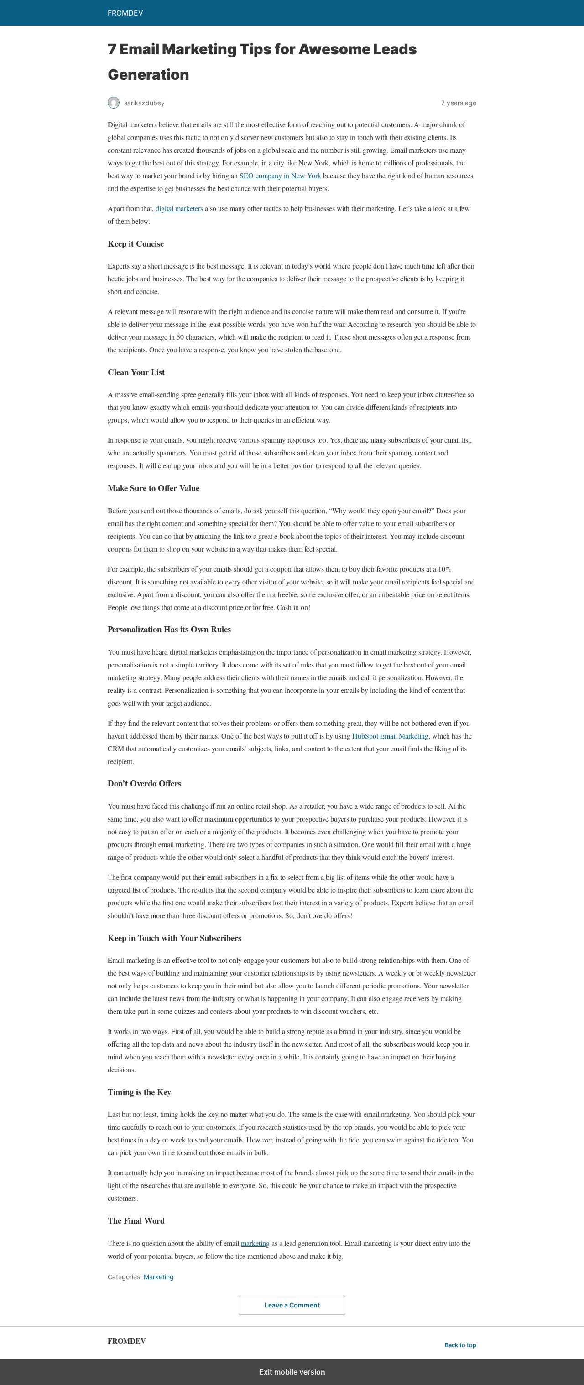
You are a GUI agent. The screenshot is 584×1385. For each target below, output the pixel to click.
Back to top (460, 1345)
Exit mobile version (292, 1371)
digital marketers (179, 208)
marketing (255, 1243)
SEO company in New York (280, 175)
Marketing (159, 1277)
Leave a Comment (292, 1305)
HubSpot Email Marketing (390, 735)
